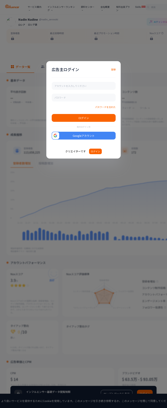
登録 (113, 69)
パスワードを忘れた (105, 107)
